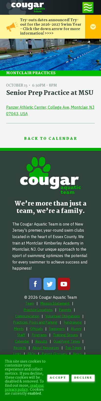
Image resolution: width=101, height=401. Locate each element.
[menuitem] (29, 303)
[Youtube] (64, 285)
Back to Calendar (50, 139)
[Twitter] (49, 285)
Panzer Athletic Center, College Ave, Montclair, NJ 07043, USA (50, 110)
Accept (58, 378)
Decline (83, 378)
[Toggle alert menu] (93, 27)
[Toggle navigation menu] (88, 7)
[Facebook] (35, 285)
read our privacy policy (24, 388)
